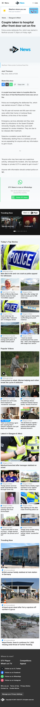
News (4, 18)
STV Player (5, 661)
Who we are (5, 686)
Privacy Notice (25, 686)
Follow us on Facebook (12, 672)
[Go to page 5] (21, 231)
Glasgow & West (15, 18)
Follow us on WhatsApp (13, 676)
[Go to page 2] (16, 231)
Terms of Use (14, 686)
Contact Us (4, 688)
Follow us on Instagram (13, 680)
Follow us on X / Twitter (13, 668)
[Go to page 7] (24, 231)
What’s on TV (6, 664)
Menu (7, 3)
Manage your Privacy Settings (12, 694)
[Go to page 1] (14, 231)
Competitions (25, 661)
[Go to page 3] (18, 231)
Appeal (23, 664)
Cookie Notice (14, 688)
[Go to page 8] (26, 231)
